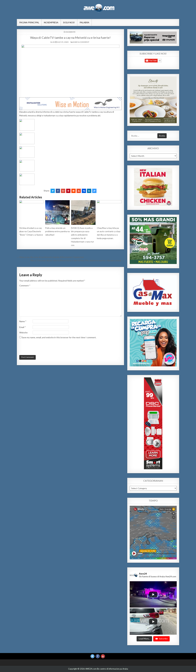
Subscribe (163, 639)
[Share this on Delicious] (94, 191)
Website (23, 332)
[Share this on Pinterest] (68, 191)
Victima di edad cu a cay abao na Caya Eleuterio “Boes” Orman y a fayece (31, 231)
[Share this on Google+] (63, 191)
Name (22, 321)
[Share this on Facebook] (58, 191)
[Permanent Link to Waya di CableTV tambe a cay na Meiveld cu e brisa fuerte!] (70, 70)
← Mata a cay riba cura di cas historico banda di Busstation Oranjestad (50, 257)
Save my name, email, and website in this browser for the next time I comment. (59, 337)
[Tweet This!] (53, 191)
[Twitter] (92, 656)
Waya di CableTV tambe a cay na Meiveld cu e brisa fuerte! (70, 37)
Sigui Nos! (69, 22)
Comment (24, 285)
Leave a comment (80, 42)
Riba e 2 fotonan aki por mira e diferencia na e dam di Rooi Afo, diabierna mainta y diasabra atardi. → (77, 260)
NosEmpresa (51, 22)
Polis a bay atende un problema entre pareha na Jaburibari (57, 231)
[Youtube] (103, 656)
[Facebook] (98, 656)
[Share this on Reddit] (73, 191)
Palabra (84, 22)
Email (22, 327)
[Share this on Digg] (84, 191)
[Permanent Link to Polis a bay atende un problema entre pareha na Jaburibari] (57, 212)
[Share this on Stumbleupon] (79, 191)
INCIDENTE (70, 32)
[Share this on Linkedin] (89, 191)
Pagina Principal (29, 22)
